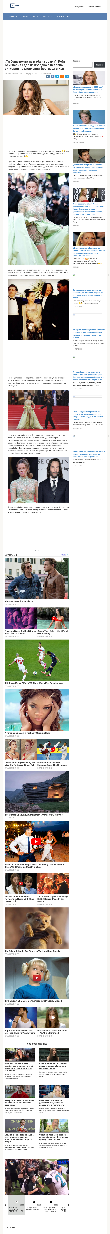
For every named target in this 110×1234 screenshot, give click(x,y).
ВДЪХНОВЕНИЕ (63, 16)
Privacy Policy (79, 7)
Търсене (76, 61)
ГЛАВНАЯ (13, 16)
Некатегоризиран (79, 142)
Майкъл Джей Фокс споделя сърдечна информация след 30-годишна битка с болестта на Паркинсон (89, 128)
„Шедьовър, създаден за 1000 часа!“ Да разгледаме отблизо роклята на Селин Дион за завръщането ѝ (88, 89)
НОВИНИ (24, 16)
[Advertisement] (55, 38)
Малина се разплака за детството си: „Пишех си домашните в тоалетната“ (52, 1102)
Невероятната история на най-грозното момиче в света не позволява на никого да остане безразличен (89, 454)
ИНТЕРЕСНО (48, 16)
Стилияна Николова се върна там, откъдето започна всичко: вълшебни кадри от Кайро (19, 1138)
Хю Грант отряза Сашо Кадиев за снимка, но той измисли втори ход (19, 1102)
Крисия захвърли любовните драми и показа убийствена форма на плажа (53, 1066)
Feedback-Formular (94, 7)
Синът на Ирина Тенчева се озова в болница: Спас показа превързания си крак (53, 1137)
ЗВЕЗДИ (35, 16)
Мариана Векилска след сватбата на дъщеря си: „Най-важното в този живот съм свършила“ (19, 1067)
